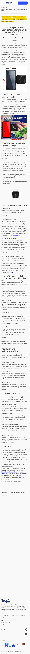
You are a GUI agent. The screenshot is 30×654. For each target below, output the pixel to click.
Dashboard (22, 3)
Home (2, 7)
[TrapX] (9, 3)
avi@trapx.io (4, 625)
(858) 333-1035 (5, 622)
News (7, 7)
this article (16, 235)
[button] (4, 3)
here (20, 475)
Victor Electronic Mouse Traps (9, 472)
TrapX (6, 651)
